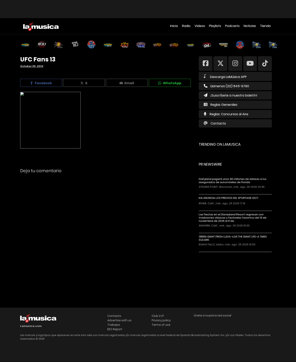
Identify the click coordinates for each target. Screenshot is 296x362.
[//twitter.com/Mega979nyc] (220, 63)
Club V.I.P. (158, 316)
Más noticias (212, 254)
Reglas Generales (223, 104)
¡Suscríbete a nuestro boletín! (233, 95)
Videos (200, 26)
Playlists (215, 26)
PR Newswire (210, 164)
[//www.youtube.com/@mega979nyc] (250, 63)
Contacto (218, 123)
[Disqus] (106, 231)
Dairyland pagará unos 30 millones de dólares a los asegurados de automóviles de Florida (232, 180)
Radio (186, 26)
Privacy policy (161, 320)
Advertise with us (119, 320)
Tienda (265, 26)
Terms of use (161, 325)
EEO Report (114, 329)
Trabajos (113, 325)
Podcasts (232, 26)
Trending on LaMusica (220, 144)
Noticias (250, 26)
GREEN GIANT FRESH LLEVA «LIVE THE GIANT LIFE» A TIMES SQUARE (233, 238)
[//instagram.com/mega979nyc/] (235, 63)
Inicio (174, 26)
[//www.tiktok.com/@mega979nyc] (265, 63)
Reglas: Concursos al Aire (229, 114)
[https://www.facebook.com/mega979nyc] (206, 63)
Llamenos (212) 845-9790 (229, 86)
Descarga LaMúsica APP (228, 77)
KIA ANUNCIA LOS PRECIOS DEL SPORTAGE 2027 (228, 198)
